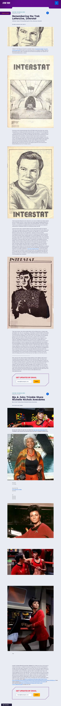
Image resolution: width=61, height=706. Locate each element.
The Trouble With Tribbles (17, 489)
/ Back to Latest (5, 13)
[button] (6, 3)
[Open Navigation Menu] (56, 3)
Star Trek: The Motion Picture (33, 248)
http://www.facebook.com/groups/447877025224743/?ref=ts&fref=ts (32, 681)
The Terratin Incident (39, 48)
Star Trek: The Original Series (18, 12)
